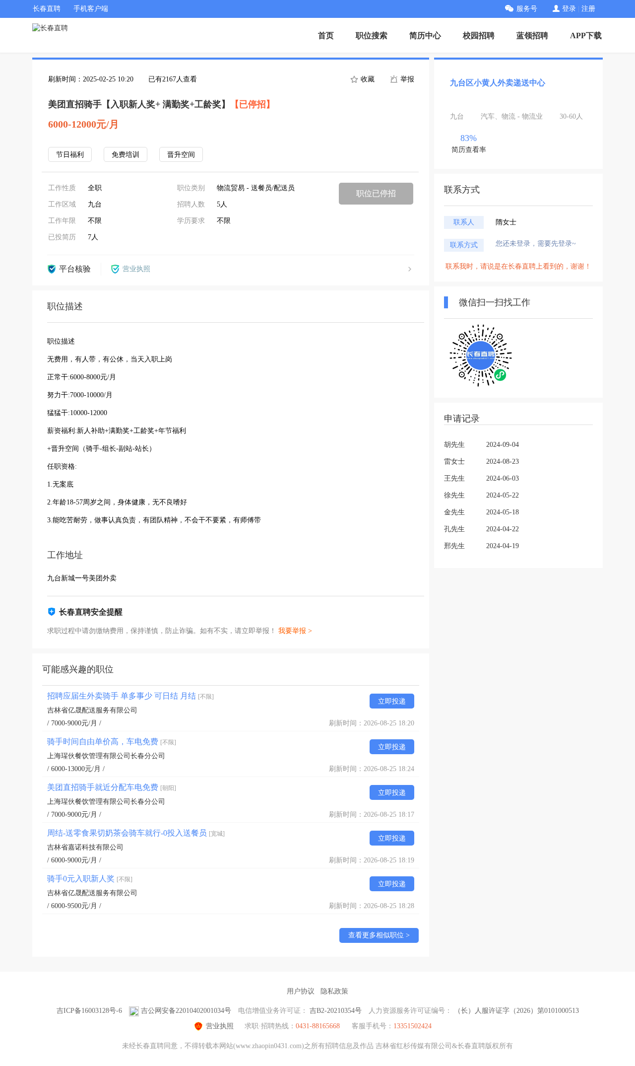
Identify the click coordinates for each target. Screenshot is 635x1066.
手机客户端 (90, 8)
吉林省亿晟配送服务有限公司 (92, 710)
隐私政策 (334, 991)
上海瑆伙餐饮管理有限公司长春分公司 (106, 756)
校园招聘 (479, 35)
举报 (406, 79)
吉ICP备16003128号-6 (89, 1010)
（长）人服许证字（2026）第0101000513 (516, 1010)
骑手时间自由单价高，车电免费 (111, 741)
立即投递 (392, 701)
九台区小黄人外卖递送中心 (497, 82)
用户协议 (301, 991)
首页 (326, 35)
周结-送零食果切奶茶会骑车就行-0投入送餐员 (136, 833)
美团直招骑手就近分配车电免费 (111, 787)
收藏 (367, 79)
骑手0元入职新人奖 (89, 878)
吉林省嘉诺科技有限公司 (85, 847)
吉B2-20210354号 (336, 1010)
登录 (569, 8)
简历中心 (425, 35)
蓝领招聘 (532, 35)
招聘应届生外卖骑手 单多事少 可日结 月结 (130, 696)
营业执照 (220, 1026)
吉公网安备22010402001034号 (186, 1010)
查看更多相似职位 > (379, 935)
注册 (588, 8)
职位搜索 (371, 35)
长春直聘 (47, 8)
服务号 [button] (526, 8)
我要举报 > (295, 631)
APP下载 (586, 35)
